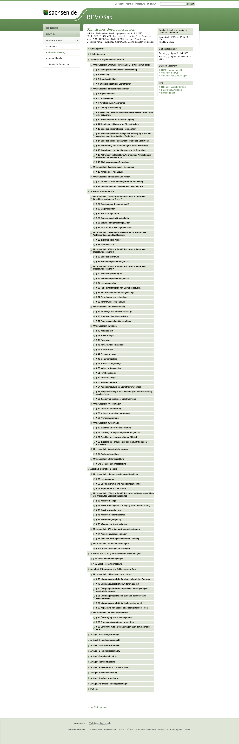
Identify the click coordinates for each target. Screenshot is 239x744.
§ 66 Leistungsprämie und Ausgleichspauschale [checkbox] (118, 484)
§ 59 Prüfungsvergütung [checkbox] (107, 418)
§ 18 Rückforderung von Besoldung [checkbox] (112, 162)
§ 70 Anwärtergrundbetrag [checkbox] (108, 510)
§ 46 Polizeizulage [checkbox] (104, 349)
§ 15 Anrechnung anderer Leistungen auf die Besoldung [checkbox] (122, 145)
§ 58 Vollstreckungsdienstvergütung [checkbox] (113, 413)
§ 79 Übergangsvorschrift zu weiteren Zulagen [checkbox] (117, 584)
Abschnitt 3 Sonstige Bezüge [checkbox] (103, 469)
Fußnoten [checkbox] (94, 689)
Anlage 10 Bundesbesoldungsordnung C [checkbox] (109, 684)
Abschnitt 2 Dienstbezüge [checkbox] (102, 191)
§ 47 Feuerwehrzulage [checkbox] (106, 354)
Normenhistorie (55, 58)
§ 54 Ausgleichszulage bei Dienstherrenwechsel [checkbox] (118, 387)
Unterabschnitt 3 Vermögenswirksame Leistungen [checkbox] (116, 529)
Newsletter (163, 730)
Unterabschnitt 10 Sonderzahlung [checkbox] (108, 459)
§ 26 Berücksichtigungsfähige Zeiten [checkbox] (113, 223)
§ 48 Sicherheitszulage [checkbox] (106, 359)
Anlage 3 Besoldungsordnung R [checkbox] (105, 645)
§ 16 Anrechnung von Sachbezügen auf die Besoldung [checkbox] (121, 150)
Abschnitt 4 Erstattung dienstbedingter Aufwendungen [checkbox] (115, 553)
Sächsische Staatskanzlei (100, 723)
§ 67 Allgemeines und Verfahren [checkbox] (111, 488)
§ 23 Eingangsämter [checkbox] (105, 209)
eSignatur (151, 4)
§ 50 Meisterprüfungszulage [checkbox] (109, 368)
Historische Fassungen (58, 64)
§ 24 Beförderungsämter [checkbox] (107, 213)
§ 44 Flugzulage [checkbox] (103, 340)
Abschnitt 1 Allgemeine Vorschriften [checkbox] (107, 60)
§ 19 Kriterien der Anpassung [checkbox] (109, 172)
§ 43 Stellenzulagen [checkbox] (105, 335)
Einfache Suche (54, 40)
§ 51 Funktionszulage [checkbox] (106, 373)
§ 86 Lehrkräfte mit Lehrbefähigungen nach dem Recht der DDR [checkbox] (123, 628)
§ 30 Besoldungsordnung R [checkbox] (108, 257)
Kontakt (129, 4)
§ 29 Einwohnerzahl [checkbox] (105, 244)
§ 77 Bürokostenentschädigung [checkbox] (107, 564)
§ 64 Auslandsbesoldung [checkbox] (107, 454)
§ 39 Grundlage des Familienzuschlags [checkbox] (114, 312)
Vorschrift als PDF (170, 73)
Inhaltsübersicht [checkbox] (97, 54)
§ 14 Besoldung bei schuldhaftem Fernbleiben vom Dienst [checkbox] (122, 141)
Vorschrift (52, 46)
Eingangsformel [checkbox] (97, 49)
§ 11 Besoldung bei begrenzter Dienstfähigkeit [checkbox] (117, 124)
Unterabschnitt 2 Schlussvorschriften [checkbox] (110, 613)
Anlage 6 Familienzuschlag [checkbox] (102, 662)
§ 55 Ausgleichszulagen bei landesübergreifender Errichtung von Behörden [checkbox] (124, 393)
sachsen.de (52, 27)
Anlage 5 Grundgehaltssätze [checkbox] (103, 656)
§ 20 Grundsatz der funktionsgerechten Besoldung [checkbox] (119, 182)
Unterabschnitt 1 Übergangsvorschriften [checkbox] (112, 574)
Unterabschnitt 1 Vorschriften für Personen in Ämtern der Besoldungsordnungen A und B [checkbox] (119, 198)
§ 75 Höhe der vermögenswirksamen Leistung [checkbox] (117, 539)
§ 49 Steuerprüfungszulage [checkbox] (108, 363)
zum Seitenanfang (97, 707)
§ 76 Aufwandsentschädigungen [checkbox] (108, 559)
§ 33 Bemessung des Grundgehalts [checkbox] (112, 278)
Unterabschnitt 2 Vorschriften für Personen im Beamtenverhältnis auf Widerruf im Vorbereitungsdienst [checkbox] (123, 494)
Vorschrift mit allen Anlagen (174, 75)
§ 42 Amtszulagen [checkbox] (104, 331)
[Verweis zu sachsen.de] (61, 12)
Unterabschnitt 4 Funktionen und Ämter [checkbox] (111, 177)
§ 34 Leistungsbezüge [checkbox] (106, 283)
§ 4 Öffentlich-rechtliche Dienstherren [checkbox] (113, 84)
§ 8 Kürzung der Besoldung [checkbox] (108, 108)
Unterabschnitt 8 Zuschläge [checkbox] (106, 423)
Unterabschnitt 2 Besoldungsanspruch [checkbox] (111, 89)
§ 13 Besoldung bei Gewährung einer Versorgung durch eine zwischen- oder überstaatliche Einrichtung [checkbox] (124, 135)
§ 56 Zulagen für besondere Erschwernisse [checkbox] (116, 399)
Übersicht (119, 4)
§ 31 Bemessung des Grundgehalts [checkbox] (112, 261)
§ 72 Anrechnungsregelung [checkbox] (108, 519)
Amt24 (121, 730)
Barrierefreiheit (168, 93)
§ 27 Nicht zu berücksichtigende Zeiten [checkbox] (114, 227)
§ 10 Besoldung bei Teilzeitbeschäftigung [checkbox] (115, 119)
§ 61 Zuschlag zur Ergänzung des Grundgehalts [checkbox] (118, 432)
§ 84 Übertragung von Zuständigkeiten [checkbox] (114, 617)
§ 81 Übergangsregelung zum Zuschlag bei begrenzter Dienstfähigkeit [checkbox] (121, 597)
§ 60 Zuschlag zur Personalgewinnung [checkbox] (113, 428)
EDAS (187, 730)
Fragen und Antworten (171, 90)
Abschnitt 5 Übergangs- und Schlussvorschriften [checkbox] (113, 569)
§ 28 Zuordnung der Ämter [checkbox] (108, 240)
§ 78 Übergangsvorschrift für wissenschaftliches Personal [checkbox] (123, 579)
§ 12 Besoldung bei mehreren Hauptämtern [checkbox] (116, 129)
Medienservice (95, 730)
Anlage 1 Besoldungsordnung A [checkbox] (105, 634)
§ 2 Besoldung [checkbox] (102, 74)
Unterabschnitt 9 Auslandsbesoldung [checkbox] (110, 449)
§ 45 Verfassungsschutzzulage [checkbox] (110, 345)
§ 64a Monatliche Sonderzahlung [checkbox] (111, 464)
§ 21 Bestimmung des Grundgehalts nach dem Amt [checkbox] (119, 186)
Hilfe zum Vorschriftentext (173, 87)
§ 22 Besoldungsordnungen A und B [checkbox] (112, 204)
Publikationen (110, 730)
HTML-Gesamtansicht (171, 70)
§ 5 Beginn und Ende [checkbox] (105, 94)
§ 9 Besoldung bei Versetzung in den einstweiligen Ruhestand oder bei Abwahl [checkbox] (124, 113)
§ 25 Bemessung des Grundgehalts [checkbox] (112, 218)
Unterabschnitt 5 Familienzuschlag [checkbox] (109, 307)
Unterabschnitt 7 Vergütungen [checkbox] (107, 404)
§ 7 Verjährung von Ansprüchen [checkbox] (110, 103)
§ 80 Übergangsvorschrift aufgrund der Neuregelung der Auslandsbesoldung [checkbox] (122, 590)
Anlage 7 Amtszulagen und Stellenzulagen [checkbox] (109, 667)
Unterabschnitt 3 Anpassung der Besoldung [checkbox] (113, 167)
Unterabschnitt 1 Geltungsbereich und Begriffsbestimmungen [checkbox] (121, 65)
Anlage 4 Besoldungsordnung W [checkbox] (105, 651)
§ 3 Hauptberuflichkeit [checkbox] (106, 79)
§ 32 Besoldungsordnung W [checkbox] (109, 274)
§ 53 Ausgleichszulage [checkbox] (106, 382)
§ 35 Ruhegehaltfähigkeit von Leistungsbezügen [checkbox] (118, 288)
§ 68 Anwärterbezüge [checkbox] (106, 501)
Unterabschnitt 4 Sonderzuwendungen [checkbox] (111, 543)
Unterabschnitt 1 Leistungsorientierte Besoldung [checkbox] (115, 474)
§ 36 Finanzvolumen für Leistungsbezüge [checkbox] (115, 292)
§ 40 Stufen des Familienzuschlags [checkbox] (112, 316)
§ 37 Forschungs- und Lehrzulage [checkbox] (111, 297)
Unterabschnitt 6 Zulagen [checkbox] (105, 326)
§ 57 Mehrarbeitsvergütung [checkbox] (108, 409)
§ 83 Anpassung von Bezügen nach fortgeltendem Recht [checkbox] (122, 608)
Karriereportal (176, 730)
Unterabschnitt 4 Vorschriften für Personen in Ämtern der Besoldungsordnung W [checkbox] (119, 267)
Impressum (140, 4)
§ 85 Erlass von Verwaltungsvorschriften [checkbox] (115, 622)
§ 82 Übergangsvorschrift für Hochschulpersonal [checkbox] (119, 603)
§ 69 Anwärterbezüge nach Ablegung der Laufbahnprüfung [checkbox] (123, 505)
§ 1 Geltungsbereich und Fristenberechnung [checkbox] (116, 70)
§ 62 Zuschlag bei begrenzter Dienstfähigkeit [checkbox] (116, 437)
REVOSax (100, 17)
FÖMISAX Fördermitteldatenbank (141, 730)
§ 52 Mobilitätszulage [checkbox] (106, 378)
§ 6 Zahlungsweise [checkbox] (104, 98)
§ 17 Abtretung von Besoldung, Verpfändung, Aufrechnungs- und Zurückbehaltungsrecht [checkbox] (124, 156)
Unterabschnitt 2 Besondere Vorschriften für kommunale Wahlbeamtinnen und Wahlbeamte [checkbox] (119, 233)
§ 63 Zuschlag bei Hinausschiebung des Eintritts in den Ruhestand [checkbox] (121, 443)
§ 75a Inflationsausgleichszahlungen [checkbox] (113, 548)
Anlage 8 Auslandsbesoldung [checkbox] (103, 673)
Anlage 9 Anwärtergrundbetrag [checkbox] (104, 678)
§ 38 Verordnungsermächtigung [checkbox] (110, 302)
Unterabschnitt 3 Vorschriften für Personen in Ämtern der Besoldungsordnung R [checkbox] (119, 250)
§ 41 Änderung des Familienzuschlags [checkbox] (113, 321)
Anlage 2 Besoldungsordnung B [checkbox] (105, 640)
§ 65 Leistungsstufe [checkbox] (105, 479)
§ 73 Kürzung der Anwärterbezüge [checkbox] (112, 524)
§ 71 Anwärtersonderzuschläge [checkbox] (110, 515)
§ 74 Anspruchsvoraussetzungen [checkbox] (111, 534)
